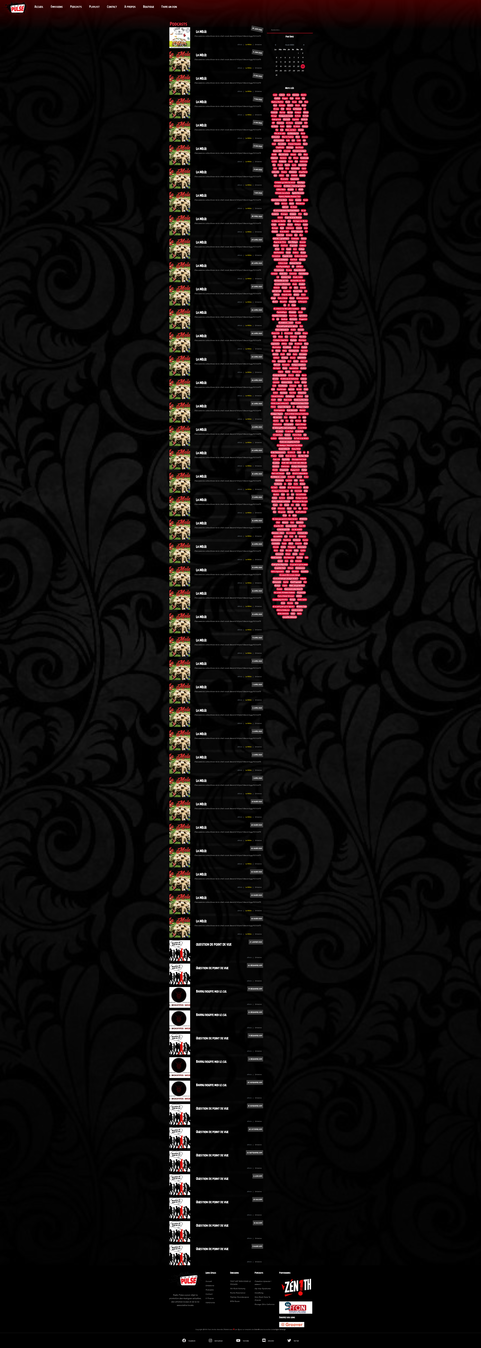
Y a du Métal (302, 428)
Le (285, 484)
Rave (305, 214)
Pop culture (282, 144)
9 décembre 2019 (255, 1035)
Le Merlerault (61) (283, 529)
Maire (303, 295)
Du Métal (297, 126)
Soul (275, 105)
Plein (282, 494)
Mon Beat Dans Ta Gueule (262, 1298)
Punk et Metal (282, 298)
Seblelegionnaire (302, 298)
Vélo (299, 154)
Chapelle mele (287, 256)
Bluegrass (281, 512)
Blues (304, 105)
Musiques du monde (286, 116)
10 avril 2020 (257, 614)
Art (290, 158)
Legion (305, 225)
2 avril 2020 (257, 755)
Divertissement (289, 558)
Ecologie (282, 105)
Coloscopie (295, 239)
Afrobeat (285, 358)
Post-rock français (278, 473)
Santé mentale (276, 558)
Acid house (303, 161)
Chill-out (296, 347)
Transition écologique (279, 316)
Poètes (304, 382)
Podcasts (76, 6)
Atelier (295, 361)
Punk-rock (276, 459)
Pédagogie (291, 547)
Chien (278, 522)
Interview (296, 95)
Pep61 (282, 228)
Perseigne (284, 214)
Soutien (297, 333)
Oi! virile (275, 379)
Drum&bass (287, 347)
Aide (306, 558)
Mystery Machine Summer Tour (289, 197)
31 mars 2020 (257, 801)
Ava (305, 435)
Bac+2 (304, 375)
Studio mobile (298, 277)
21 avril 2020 (257, 427)
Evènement (279, 554)
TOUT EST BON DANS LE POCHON (240, 1283)
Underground (276, 119)
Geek (274, 144)
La (293, 407)
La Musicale (297, 109)
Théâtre (295, 253)
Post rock (277, 365)
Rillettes (302, 260)
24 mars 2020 (256, 895)
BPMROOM (303, 519)
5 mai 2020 (258, 146)
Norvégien (276, 368)
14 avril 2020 (257, 567)
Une (296, 235)
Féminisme (292, 172)
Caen (292, 522)
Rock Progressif (296, 582)
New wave (304, 351)
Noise (291, 200)
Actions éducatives (285, 438)
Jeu (291, 561)
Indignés (303, 579)
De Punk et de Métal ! (301, 438)
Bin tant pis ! (277, 417)
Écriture (282, 498)
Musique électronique (299, 466)
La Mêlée (201, 31)
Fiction (274, 498)
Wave (288, 354)
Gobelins (298, 561)
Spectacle (283, 393)
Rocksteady (304, 158)
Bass (306, 102)
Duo (286, 337)
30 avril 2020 (257, 216)
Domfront (284, 246)
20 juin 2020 (257, 29)
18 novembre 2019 (255, 1106)
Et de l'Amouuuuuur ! (278, 452)
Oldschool (274, 158)
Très (296, 603)
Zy (238, 1329)
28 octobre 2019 (255, 1129)
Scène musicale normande (281, 501)
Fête (300, 214)
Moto (276, 551)
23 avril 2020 (257, 380)
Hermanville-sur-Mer (298, 281)
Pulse (293, 305)
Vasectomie (295, 179)
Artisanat (293, 386)
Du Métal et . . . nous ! (278, 477)
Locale (281, 456)
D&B (305, 123)
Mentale (282, 487)
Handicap (284, 319)
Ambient (276, 358)
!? (288, 305)
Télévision (293, 337)
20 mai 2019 (257, 1199)
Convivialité (276, 544)
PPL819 (301, 190)
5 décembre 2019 (255, 1059)
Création (290, 498)
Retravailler (295, 168)
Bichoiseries (300, 204)
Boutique (148, 6)
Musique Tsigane (277, 414)
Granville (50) (278, 526)
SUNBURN (282, 225)
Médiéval (300, 396)
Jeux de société (291, 526)
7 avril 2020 (257, 684)
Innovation (304, 572)
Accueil (38, 6)
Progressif (293, 246)
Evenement (281, 361)
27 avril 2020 (257, 286)
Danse (277, 204)
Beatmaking (277, 347)
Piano (306, 344)
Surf (289, 361)
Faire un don (169, 6)
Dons (305, 544)
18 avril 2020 (257, 474)
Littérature (290, 228)
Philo (273, 361)
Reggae (285, 98)
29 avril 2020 (257, 240)
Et (289, 515)
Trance (273, 407)
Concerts (298, 544)
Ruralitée (276, 463)
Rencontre (285, 365)
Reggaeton (303, 319)
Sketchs (290, 603)
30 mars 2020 (256, 825)
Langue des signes (284, 407)
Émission (289, 235)
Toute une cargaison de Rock (289, 442)
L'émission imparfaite (280, 340)
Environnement (279, 140)
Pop (277, 130)
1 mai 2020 (258, 193)
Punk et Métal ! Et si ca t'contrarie (296, 414)
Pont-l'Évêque (292, 242)
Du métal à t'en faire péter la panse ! (286, 309)
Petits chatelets (283, 614)
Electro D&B (277, 151)
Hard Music (299, 147)
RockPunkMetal (301, 512)
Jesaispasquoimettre (280, 600)
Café (274, 386)
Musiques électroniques (280, 491)
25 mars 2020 (256, 872)
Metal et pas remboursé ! (279, 403)
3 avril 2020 (257, 731)
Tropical (304, 347)
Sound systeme (279, 410)
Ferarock (274, 112)
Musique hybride (301, 498)
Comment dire (302, 533)
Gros (284, 515)
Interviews (298, 491)
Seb (305, 582)
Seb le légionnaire (277, 572)
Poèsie (285, 368)
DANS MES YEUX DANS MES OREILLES (294, 463)
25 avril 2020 (257, 333)
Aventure (276, 466)
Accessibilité (278, 536)
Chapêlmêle (280, 147)
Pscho (295, 354)
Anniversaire (302, 547)
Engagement (295, 470)
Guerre (290, 375)
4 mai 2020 (258, 169)
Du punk (298, 323)
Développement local (299, 459)
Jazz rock (304, 361)
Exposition (299, 522)
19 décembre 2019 (255, 989)
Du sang (289, 270)
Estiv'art (285, 207)
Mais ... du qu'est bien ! (297, 586)
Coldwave (303, 246)
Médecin (276, 288)
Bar (304, 421)
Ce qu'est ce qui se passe (299, 565)
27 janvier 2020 (256, 942)
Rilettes (298, 421)
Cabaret (276, 295)
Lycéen (303, 551)
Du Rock (297, 116)
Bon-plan (289, 551)
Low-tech (289, 480)
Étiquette (293, 417)
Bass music (288, 400)
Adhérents (210, 1302)
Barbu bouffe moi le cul (211, 991)
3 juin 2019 (258, 1176)
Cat (287, 175)
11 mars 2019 (257, 1246)
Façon (289, 508)
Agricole (291, 389)
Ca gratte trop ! (280, 568)
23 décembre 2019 (255, 965)
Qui (292, 505)
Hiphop (288, 109)
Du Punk (305, 116)
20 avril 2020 (257, 450)
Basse (280, 337)
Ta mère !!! (291, 452)
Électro (275, 302)
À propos (130, 6)
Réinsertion (302, 393)
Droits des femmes (279, 375)
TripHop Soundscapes (239, 1297)
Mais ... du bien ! (291, 130)
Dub (303, 98)
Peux (285, 417)
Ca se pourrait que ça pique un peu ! (285, 579)
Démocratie (277, 582)
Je (304, 452)
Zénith (295, 554)
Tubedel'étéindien (277, 396)
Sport (305, 144)
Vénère (280, 218)
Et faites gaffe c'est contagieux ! (284, 428)
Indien (293, 614)
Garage (274, 116)
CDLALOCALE (288, 333)
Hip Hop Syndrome (263, 1288)
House (294, 102)
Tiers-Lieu (280, 123)
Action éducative (297, 232)
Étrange (277, 586)
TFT (306, 232)
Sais (304, 417)
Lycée (294, 165)
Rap (296, 161)
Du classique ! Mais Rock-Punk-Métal (289, 445)
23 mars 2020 (256, 918)
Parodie (299, 389)
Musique (298, 112)
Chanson (275, 232)
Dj (272, 351)
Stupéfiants (303, 172)
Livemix (275, 470)
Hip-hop (289, 112)
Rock (288, 95)
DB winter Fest (301, 607)
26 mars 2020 (256, 848)
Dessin (288, 249)
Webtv (299, 614)
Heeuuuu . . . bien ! (278, 533)
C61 (278, 319)
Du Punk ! (274, 487)
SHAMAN (294, 175)
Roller (306, 477)
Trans (299, 452)
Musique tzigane (302, 407)
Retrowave (303, 354)
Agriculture (303, 316)
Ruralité (290, 190)
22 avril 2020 (257, 403)
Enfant (275, 393)
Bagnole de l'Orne (280, 242)
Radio (282, 126)
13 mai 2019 (258, 1223)
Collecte (303, 379)
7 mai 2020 (258, 99)
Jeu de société (297, 529)
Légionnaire (275, 344)
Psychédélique (282, 312)
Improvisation (303, 274)
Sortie (287, 372)
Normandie (287, 291)
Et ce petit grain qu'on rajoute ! (283, 607)
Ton (287, 421)
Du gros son (301, 593)
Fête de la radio (279, 133)
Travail (288, 253)
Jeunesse (287, 151)
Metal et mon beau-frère (299, 403)
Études (303, 253)
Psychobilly (285, 459)
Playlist (94, 6)
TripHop (304, 470)
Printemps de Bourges (299, 501)
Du (273, 319)
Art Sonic (275, 126)
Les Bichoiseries (293, 133)
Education (295, 572)
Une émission (290, 533)
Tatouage (289, 147)
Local (275, 95)
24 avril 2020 (257, 357)
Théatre (284, 172)
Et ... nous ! (279, 431)
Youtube (300, 558)
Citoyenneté (284, 470)
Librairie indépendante (299, 473)
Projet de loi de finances (293, 218)
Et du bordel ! (284, 232)
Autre (305, 508)
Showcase (292, 312)
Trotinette (291, 477)
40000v (299, 596)
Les (292, 494)
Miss (305, 491)
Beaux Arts (275, 333)
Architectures (276, 540)
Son (301, 326)
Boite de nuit (296, 372)
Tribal (279, 400)
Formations (276, 256)
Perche (306, 487)
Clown (306, 389)
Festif (273, 400)
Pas (300, 508)
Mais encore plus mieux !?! (293, 589)
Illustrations (277, 424)
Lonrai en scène (297, 610)
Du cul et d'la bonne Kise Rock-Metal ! (286, 211)
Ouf (286, 536)
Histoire (290, 105)
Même (304, 505)
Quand (286, 505)
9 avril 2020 (257, 638)
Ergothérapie (281, 389)
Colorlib (257, 1329)
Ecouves (302, 242)
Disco (305, 154)
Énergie (292, 600)
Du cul (303, 211)
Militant (290, 568)
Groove (292, 358)
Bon (274, 512)
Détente (305, 137)
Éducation (283, 302)
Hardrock (304, 119)
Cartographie (288, 424)
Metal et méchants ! (281, 260)
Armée (283, 547)
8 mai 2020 (258, 76)
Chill (282, 109)
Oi (291, 491)
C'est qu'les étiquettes (280, 565)
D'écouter (281, 508)
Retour (302, 484)
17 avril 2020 (257, 497)
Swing (284, 351)
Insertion (293, 393)
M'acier (273, 456)
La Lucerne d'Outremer (282, 284)
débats (239, 45)
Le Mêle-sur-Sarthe (278, 221)
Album (291, 544)
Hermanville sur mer (281, 281)
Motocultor (276, 137)
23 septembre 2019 (254, 1152)
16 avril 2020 (257, 520)
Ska (274, 165)
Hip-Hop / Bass (303, 456)
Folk (281, 130)
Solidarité (282, 161)
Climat (292, 298)
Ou (285, 305)
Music (295, 284)
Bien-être (302, 337)
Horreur (284, 204)
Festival (277, 98)
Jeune (301, 554)
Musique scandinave (299, 365)
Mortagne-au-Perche (300, 221)
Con (295, 508)
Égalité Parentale (298, 193)
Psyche (287, 165)
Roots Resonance (237, 1292)
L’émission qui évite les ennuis (285, 183)
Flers (287, 572)
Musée (293, 330)
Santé (291, 204)
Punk (291, 98)
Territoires (296, 540)
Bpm (299, 386)
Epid (305, 386)
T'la (282, 421)
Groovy (276, 109)
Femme (305, 540)
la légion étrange (279, 1329)
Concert (299, 228)
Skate (302, 480)
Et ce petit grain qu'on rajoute (287, 326)
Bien (301, 235)
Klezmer (302, 410)
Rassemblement (299, 270)
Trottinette (278, 484)
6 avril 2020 (257, 708)
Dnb (306, 291)
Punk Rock (293, 260)
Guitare (287, 435)
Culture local (282, 263)
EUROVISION (302, 358)
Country (298, 200)
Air (288, 494)
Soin (273, 389)
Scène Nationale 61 (282, 330)
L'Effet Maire (280, 190)
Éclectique (301, 183)
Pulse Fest (280, 235)
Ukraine (296, 295)
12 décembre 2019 (255, 1012)
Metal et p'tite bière (301, 400)
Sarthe (296, 382)
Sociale (279, 589)
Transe (278, 351)
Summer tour (286, 277)
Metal (298, 98)
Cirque (305, 333)
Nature (303, 239)
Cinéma (300, 130)
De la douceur (279, 270)
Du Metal (294, 207)
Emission (293, 214)
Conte (290, 161)
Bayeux (276, 246)
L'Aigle (274, 225)
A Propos (210, 1298)
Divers (297, 105)
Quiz (286, 561)
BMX (295, 480)
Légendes (295, 119)
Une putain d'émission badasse (284, 593)
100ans (295, 158)
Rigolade (293, 340)
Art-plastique (277, 435)
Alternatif (286, 119)
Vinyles (280, 165)
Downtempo (285, 466)
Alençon (293, 154)
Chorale (275, 547)
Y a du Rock (299, 431)
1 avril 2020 (257, 778)
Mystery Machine (277, 102)
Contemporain (293, 351)
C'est (273, 508)
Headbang (259, 1292)
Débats (305, 112)
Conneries (293, 274)
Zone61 (299, 477)
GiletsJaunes (300, 568)
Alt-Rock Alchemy (237, 1288)
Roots (288, 102)
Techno (289, 126)
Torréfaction (282, 386)
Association (302, 165)
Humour (305, 126)
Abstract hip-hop (295, 263)
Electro (303, 95)
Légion (285, 586)
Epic (275, 175)
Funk (300, 102)
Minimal (275, 354)
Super (275, 505)
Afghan (280, 372)
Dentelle (301, 330)
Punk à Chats (297, 435)
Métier (281, 175)
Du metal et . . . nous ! (286, 323)
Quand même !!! (284, 449)
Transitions (287, 540)
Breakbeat (298, 344)
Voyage (284, 288)
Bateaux (285, 522)
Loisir (299, 140)
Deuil (288, 473)
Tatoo (303, 309)
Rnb (283, 249)
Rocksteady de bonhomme (289, 379)
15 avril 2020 (257, 544)
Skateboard (279, 480)
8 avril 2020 (257, 661)
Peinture (290, 512)
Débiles (284, 344)
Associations (293, 368)
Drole (283, 603)
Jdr (290, 288)
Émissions (57, 6)
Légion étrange (301, 424)
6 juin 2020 (257, 52)
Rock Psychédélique (283, 267)
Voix (274, 337)
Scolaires (275, 214)
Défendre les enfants (282, 193)
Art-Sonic (289, 123)
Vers (289, 484)
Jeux (305, 228)
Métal (281, 168)
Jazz (275, 168)
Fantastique (290, 396)
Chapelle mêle (286, 295)
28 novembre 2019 (255, 1082)
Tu (299, 417)
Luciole (274, 161)
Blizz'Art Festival (287, 137)
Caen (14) (302, 526)
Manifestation (279, 253)
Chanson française (294, 144)
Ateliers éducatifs (301, 256)
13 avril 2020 (257, 591)
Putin (291, 536)
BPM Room (234, 1301)
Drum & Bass (297, 291)
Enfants (302, 288)
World (303, 133)
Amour (280, 561)
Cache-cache (302, 600)
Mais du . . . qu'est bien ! (281, 239)
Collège (301, 249)
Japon (304, 168)
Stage (273, 298)
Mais (297, 505)
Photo (277, 249)
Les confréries (301, 494)
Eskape (288, 554)
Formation (277, 186)
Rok (292, 421)
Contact (112, 6)
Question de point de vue (212, 968)
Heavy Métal (296, 449)
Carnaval (274, 274)
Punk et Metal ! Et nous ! (286, 596)
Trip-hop (282, 112)
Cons (290, 344)
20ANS (274, 154)
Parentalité (284, 179)
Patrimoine (293, 319)
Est (281, 505)
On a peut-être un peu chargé (290, 575)
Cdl (278, 277)
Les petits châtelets (289, 617)
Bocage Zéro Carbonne (265, 1304)
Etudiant (302, 284)
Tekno (296, 288)
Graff (282, 354)
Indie (287, 140)
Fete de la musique (299, 151)
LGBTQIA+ (299, 267)
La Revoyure (302, 302)
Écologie (275, 228)
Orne (287, 168)
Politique (298, 225)
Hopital (285, 582)
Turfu (296, 484)
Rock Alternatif (292, 410)
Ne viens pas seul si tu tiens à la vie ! (285, 519)
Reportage (293, 316)
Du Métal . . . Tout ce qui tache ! (294, 186)
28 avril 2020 (257, 263)
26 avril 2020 (257, 310)
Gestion (303, 368)
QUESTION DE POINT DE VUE (214, 944)
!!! (296, 536)
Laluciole (276, 382)
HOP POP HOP (276, 291)
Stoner (290, 225)
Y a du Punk (289, 431)
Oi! (305, 109)
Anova (300, 312)
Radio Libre (283, 274)
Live (293, 140)
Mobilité (302, 175)
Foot (281, 551)
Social (305, 200)
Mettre (275, 421)
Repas (284, 544)
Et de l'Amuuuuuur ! (294, 487)
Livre (294, 249)
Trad (306, 396)
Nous (294, 515)
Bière (297, 137)
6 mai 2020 (258, 122)
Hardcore (283, 158)
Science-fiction (287, 382)
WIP (273, 123)
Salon (296, 551)
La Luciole (298, 123)
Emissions (302, 536)
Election (276, 494)
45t (304, 140)
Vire (289, 221)
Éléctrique (302, 340)
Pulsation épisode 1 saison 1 (263, 1283)
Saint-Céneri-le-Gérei (279, 200)
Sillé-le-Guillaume (283, 610)
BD (293, 267)
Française (292, 302)
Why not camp (283, 154)
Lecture (273, 438)
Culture (281, 95)
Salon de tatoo (291, 456)
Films (297, 375)
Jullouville (275, 172)
